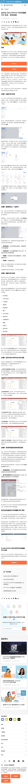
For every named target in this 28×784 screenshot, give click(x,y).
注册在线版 (14, 63)
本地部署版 (14, 69)
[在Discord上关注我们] (18, 761)
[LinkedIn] (6, 22)
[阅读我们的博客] (9, 761)
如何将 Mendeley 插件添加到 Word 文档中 (14, 704)
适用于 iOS (19, 719)
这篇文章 (15, 506)
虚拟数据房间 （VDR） (19, 475)
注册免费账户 (14, 562)
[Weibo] (18, 22)
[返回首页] (8, 5)
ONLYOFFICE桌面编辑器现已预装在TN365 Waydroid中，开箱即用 (14, 657)
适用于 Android (14, 719)
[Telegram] (11, 22)
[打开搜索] (22, 5)
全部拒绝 (6, 776)
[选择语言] (25, 5)
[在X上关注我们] (14, 761)
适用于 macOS (10, 719)
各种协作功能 (4, 363)
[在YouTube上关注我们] (23, 761)
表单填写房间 (19, 582)
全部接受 (6, 780)
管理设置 (16, 776)
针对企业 (6, 9)
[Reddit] (9, 22)
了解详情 (5, 772)
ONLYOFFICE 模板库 (5, 165)
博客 (2, 9)
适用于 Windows (2, 719)
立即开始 (24, 628)
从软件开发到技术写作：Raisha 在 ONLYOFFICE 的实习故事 (11, 681)
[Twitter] (4, 22)
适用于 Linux (6, 719)
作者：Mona (15, 18)
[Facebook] (2, 22)
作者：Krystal (16, 661)
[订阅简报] (4, 761)
